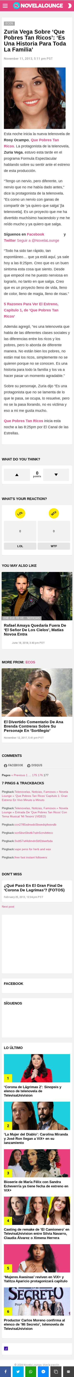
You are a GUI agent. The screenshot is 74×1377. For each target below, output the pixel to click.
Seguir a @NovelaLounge (38, 240)
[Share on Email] (68, 1371)
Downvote (56, 475)
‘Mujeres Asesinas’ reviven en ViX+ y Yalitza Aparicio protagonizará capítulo (35, 1279)
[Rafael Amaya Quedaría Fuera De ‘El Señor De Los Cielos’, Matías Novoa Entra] (37, 596)
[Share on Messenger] (43, 1371)
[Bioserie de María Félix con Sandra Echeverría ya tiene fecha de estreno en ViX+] (37, 1163)
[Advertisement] (35, 943)
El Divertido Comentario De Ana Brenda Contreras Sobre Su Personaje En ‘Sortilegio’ (33, 726)
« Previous (18, 775)
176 (40, 775)
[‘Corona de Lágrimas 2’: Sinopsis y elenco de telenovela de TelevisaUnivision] (37, 1068)
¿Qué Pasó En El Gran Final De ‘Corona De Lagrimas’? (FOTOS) (34, 887)
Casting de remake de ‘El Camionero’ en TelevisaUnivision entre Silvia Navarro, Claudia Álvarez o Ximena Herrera (36, 1234)
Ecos (30, 662)
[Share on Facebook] (5, 1371)
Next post (8, 906)
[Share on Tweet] (18, 1371)
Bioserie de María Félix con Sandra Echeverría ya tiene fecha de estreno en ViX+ (36, 1186)
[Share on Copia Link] (55, 1371)
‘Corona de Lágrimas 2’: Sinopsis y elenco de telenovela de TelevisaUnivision (32, 1091)
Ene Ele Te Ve (13, 618)
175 (34, 775)
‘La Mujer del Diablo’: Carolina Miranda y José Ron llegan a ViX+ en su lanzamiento (36, 1138)
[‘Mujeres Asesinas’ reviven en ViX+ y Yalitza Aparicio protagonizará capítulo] (37, 1258)
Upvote (17, 475)
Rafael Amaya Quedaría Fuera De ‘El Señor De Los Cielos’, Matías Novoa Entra (35, 629)
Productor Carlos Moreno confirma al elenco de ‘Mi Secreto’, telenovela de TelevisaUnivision (34, 1324)
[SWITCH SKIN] (69, 6)
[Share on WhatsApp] (30, 1371)
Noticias (33, 618)
